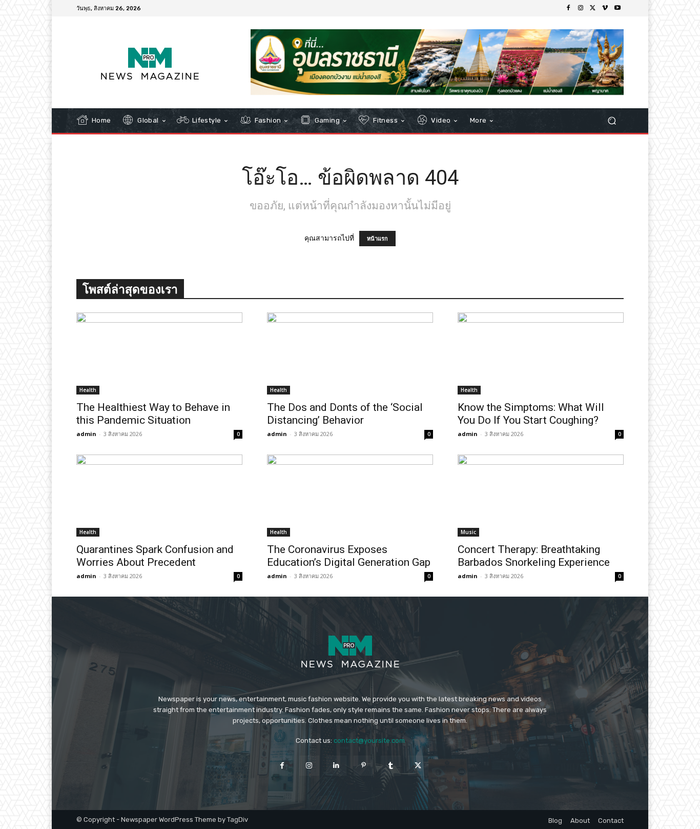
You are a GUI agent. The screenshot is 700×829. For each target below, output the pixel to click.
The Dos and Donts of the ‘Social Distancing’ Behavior (345, 413)
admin (86, 434)
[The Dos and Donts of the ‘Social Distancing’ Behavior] (350, 353)
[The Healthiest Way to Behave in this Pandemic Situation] (159, 353)
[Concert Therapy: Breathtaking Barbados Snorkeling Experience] (541, 496)
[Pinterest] (364, 766)
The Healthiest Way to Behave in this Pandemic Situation (153, 413)
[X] (593, 8)
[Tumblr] (391, 766)
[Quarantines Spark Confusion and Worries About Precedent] (159, 496)
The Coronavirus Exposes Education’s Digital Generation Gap (348, 555)
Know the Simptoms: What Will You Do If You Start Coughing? (531, 413)
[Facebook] (568, 8)
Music (468, 532)
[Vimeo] (605, 8)
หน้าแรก (377, 238)
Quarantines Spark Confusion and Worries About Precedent (155, 555)
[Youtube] (617, 8)
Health (87, 389)
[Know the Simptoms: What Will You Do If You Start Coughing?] (541, 353)
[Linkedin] (336, 766)
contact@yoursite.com (369, 740)
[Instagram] (580, 8)
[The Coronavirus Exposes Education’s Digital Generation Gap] (350, 496)
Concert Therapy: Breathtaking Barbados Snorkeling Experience (534, 555)
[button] (612, 121)
